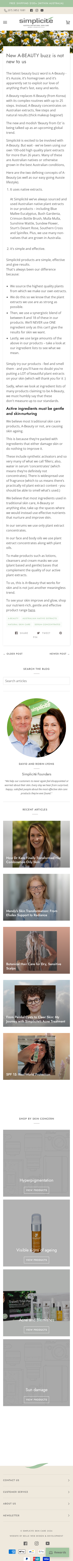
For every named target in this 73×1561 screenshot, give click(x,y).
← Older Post (13, 654)
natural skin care (19, 624)
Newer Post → (60, 654)
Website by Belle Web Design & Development (36, 1535)
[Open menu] (9, 22)
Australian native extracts (40, 618)
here (31, 610)
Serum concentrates (47, 624)
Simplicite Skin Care (34, 1530)
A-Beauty (13, 618)
